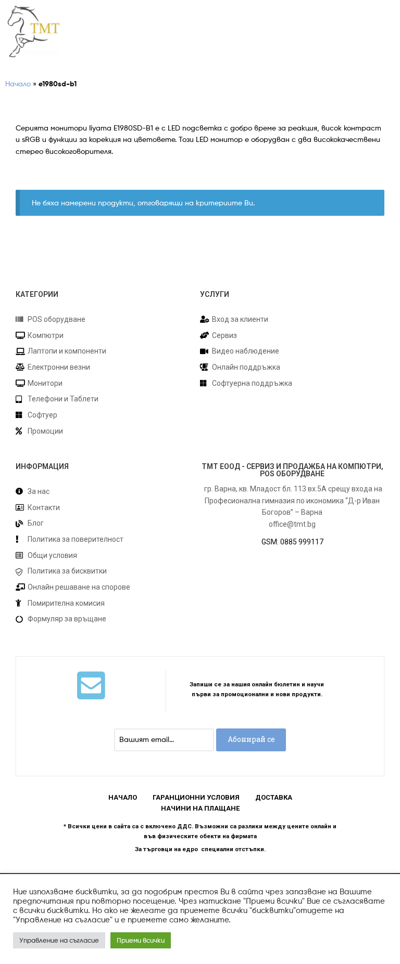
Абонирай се (251, 739)
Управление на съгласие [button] (59, 940)
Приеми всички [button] (141, 940)
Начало (18, 83)
